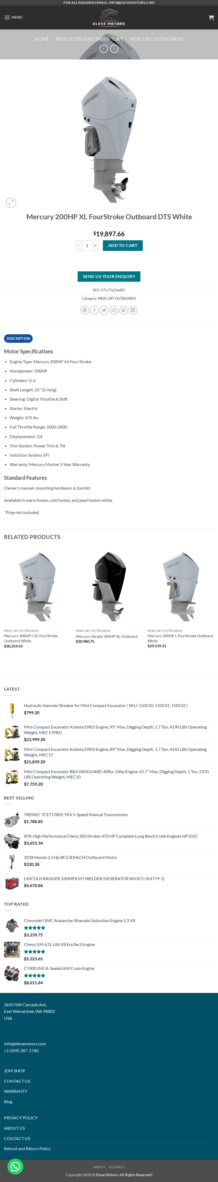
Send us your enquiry (109, 276)
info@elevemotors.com (25, 1043)
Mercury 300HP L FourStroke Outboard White (180, 638)
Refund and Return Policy (27, 1148)
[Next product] (104, 49)
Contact (117, 1167)
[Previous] (4, 602)
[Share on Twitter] (104, 310)
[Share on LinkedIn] (133, 310)
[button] (13, 17)
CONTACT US (17, 1081)
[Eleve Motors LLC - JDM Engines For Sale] (109, 17)
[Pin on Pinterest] (123, 310)
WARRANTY (15, 1091)
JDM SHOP (14, 1070)
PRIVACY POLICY (21, 1117)
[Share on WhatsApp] (85, 310)
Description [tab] (18, 338)
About (99, 1167)
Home (42, 39)
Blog (8, 1101)
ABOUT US (14, 1127)
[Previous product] (114, 49)
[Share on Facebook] (94, 310)
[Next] (214, 602)
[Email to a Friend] (114, 310)
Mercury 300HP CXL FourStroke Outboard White (31, 638)
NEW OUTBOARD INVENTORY (89, 39)
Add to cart (122, 245)
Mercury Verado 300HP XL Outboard (106, 636)
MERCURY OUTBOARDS (156, 39)
